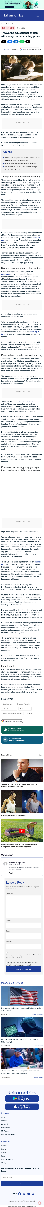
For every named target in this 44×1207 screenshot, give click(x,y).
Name (9, 920)
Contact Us (4, 1124)
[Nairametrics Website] (13, 15)
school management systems (12, 714)
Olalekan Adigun (38, 1077)
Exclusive (4, 1146)
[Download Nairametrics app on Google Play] (22, 1098)
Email (8, 931)
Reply (11, 873)
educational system (9, 709)
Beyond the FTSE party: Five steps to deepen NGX (21, 163)
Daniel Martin (7, 49)
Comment (10, 893)
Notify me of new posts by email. (19, 965)
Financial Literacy (7, 1159)
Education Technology (24, 704)
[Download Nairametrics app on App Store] (22, 1107)
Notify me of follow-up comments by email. (23, 962)
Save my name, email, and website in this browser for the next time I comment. (23, 956)
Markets (3, 1152)
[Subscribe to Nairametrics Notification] (39, 1203)
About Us (4, 1121)
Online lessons (25, 709)
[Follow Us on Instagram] (28, 1193)
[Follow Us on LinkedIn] (24, 1193)
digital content (7, 704)
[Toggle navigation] (37, 16)
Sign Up (22, 1183)
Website (9, 941)
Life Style (4, 1163)
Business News (10, 24)
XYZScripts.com (32, 1206)
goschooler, (6, 274)
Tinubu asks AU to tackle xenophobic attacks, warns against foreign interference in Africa (20, 1072)
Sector (3, 1156)
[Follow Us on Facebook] (19, 1193)
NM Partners (5, 1131)
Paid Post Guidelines (8, 1134)
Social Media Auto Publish (14, 1206)
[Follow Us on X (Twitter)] (33, 1193)
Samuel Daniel (38, 1046)
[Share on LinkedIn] (16, 41)
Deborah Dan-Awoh (37, 1014)
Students (29, 714)
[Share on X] (3, 41)
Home (3, 24)
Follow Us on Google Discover (31, 49)
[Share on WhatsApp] (22, 41)
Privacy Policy (5, 1127)
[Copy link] (27, 41)
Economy (4, 1149)
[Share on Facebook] (9, 41)
